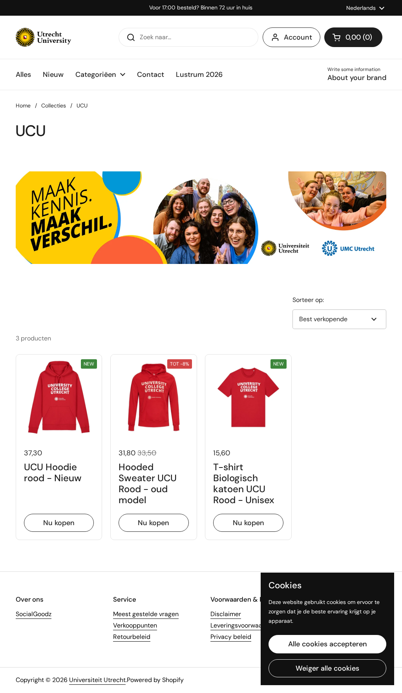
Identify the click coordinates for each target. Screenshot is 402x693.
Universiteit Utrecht (97, 680)
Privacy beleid (230, 637)
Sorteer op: (308, 300)
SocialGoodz (33, 614)
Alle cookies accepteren (327, 644)
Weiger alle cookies (327, 668)
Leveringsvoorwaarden (243, 625)
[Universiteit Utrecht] (43, 37)
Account (298, 37)
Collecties (53, 105)
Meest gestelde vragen (146, 614)
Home (23, 105)
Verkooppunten (135, 625)
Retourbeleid (131, 637)
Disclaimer (225, 614)
